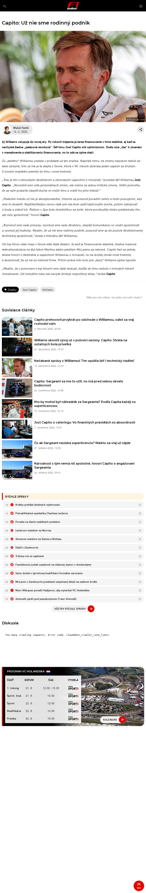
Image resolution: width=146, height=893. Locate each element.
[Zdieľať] (140, 129)
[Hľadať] (4, 6)
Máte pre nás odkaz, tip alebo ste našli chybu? (114, 297)
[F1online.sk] (73, 5)
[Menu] (141, 6)
